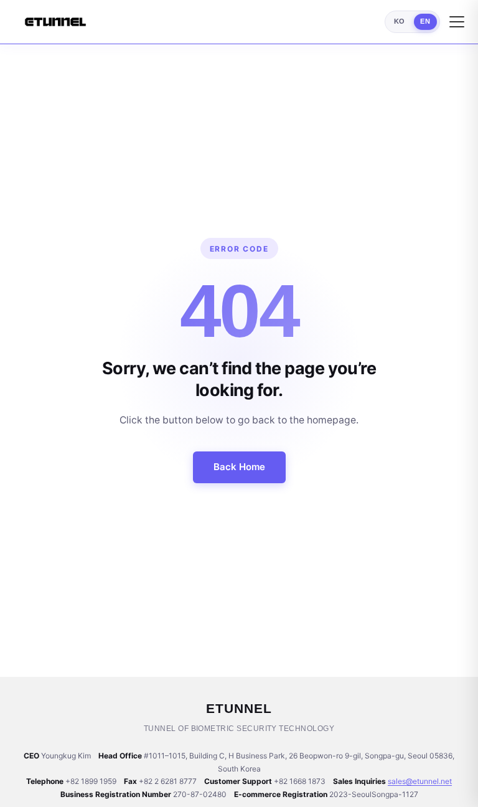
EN (425, 21)
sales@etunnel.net (420, 781)
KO (399, 21)
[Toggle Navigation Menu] (456, 21)
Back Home (239, 467)
